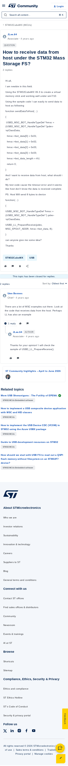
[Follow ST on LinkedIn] (12, 731)
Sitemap (7, 670)
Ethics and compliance (15, 688)
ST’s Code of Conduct (15, 706)
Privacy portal (23, 753)
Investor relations (13, 526)
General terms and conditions (19, 580)
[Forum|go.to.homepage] (23, 6)
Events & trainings (13, 634)
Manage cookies (43, 753)
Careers (7, 553)
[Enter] (5, 15)
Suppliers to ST (11, 562)
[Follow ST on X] (5, 731)
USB (31, 257)
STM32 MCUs (9, 417)
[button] (4, 6)
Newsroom (9, 625)
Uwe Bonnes (15, 293)
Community (9, 616)
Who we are (10, 517)
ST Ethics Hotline (12, 697)
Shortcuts (8, 661)
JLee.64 (12, 34)
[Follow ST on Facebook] (26, 731)
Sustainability (10, 535)
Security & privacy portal (17, 715)
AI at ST (7, 643)
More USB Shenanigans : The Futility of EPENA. (29, 395)
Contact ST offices (13, 598)
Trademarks (54, 749)
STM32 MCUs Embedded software (18, 400)
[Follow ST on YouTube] (34, 731)
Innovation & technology (16, 544)
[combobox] (34, 15)
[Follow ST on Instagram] (19, 731)
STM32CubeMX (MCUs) (18, 25)
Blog (5, 571)
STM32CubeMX (14, 257)
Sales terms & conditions (30, 749)
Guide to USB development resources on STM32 (29, 442)
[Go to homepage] (10, 498)
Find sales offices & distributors (20, 607)
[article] (34, 308)
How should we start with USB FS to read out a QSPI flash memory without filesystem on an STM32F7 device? (32, 459)
